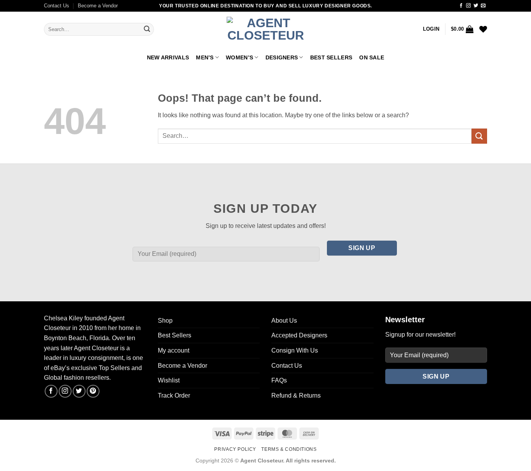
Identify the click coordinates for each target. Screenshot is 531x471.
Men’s (204, 57)
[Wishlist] (483, 29)
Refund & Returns (296, 395)
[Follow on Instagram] (468, 6)
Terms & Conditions (288, 449)
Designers (282, 57)
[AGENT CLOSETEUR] (265, 29)
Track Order (174, 395)
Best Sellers (331, 57)
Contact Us (56, 6)
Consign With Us (294, 350)
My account (173, 350)
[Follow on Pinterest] (93, 391)
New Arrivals (168, 57)
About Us (284, 320)
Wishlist (169, 380)
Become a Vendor (98, 6)
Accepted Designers (299, 335)
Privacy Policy (235, 449)
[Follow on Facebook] (461, 6)
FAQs (279, 380)
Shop (165, 320)
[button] (431, 29)
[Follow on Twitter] (475, 6)
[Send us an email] (483, 6)
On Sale (371, 57)
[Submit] (147, 29)
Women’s (239, 57)
